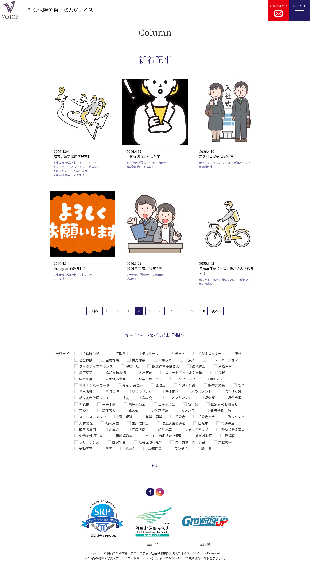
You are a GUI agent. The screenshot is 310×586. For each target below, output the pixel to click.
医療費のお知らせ (224, 404)
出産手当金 (166, 404)
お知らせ (165, 359)
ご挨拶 (190, 359)
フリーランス (89, 442)
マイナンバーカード (94, 385)
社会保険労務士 (91, 353)
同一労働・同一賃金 (190, 442)
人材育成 (145, 372)
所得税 (230, 435)
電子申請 (109, 404)
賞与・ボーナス (150, 378)
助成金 (114, 429)
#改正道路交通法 (224, 280)
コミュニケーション (223, 359)
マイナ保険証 (132, 385)
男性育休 (171, 391)
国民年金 (119, 442)
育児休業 (138, 359)
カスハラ (188, 410)
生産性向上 (140, 423)
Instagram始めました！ (72, 268)
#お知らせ (86, 275)
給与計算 (165, 429)
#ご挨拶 (59, 279)
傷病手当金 (136, 404)
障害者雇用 (87, 429)
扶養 (125, 397)
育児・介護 (186, 385)
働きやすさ (236, 416)
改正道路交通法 (173, 423)
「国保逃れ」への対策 (143, 156)
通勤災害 (86, 448)
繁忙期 (206, 448)
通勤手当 (234, 397)
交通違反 (228, 423)
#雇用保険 (159, 275)
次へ (215, 310)
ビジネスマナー (210, 353)
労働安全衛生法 (219, 410)
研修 (238, 353)
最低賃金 (198, 366)
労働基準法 (159, 410)
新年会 (193, 404)
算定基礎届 (203, 435)
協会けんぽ (232, 391)
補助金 (130, 448)
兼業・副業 (153, 416)
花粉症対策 (206, 416)
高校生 (84, 410)
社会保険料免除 (150, 442)
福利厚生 (112, 423)
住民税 (220, 372)
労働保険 (225, 366)
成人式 (133, 410)
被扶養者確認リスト (94, 397)
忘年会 (147, 397)
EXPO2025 (216, 378)
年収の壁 (112, 391)
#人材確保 (80, 171)
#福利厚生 (206, 167)
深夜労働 (109, 410)
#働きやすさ (62, 171)
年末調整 (86, 391)
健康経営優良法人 (165, 366)
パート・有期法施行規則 (163, 435)
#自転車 (244, 280)
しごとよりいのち (178, 397)
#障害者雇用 (62, 175)
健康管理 (132, 366)
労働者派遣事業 (233, 429)
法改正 (160, 385)
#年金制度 (133, 167)
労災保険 (125, 416)
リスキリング (142, 391)
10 (203, 310)
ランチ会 (181, 448)
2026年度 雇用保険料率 (144, 268)
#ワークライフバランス (69, 167)
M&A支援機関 (115, 372)
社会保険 (86, 359)
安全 (241, 385)
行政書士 (122, 353)
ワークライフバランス (96, 366)
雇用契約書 (124, 435)
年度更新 (86, 372)
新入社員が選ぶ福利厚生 (217, 156)
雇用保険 (112, 359)
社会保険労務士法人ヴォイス (60, 9)
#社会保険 (159, 163)
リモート (178, 353)
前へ (95, 310)
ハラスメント (201, 391)
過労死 (210, 397)
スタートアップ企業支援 (183, 372)
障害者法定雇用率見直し (72, 156)
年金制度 (86, 378)
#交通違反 (206, 284)
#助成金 (79, 175)
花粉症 (180, 416)
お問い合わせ (278, 6)
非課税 (84, 404)
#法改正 (94, 167)
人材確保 (86, 423)
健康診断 (138, 429)
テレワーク (150, 353)
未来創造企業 (115, 378)
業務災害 (225, 442)
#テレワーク (88, 163)
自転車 (203, 423)
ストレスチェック (92, 416)
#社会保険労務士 (65, 163)
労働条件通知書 (91, 435)
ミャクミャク (185, 378)
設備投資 (155, 448)
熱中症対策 (216, 385)
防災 (108, 448)
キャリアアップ (196, 429)
